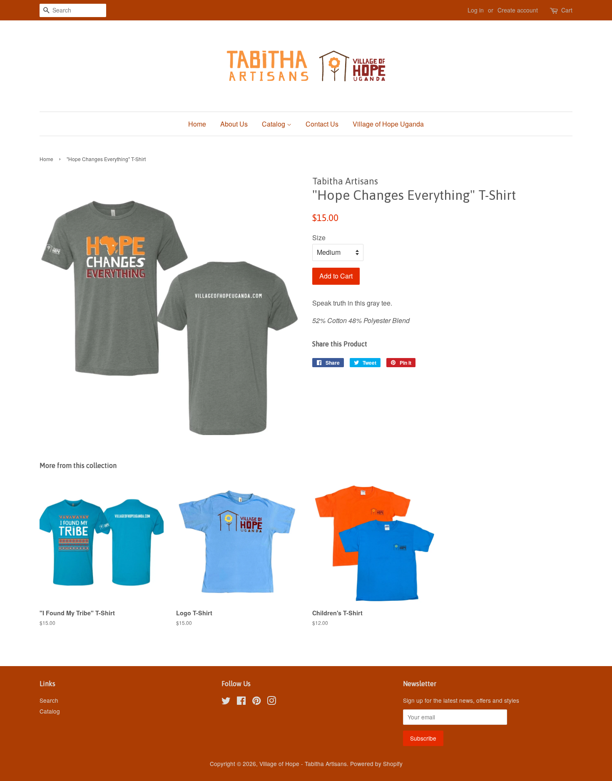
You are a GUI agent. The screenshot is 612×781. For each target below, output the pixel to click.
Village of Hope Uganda (388, 124)
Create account (518, 10)
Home (197, 124)
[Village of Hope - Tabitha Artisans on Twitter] (226, 702)
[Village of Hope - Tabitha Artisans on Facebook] (241, 702)
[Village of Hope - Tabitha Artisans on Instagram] (271, 702)
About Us (234, 124)
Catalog (274, 124)
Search (49, 700)
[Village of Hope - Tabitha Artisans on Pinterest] (256, 702)
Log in (476, 10)
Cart (566, 10)
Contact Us (322, 124)
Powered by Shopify (376, 763)
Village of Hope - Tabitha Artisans (303, 763)
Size (319, 237)
